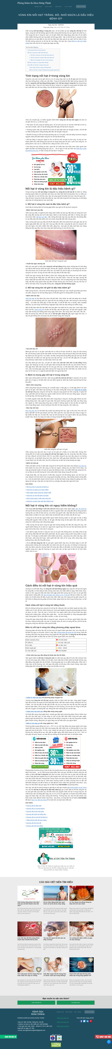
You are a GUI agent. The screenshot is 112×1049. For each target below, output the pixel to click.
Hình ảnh (58, 6)
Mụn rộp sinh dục (31, 411)
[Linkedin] (87, 1021)
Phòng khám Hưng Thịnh (78, 787)
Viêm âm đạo (29, 298)
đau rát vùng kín (81, 509)
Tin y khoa (68, 6)
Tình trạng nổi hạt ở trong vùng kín (36, 50)
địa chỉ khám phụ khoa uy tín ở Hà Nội (57, 595)
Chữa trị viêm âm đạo (33, 697)
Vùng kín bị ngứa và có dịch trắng (37, 490)
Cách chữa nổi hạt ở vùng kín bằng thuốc (40, 67)
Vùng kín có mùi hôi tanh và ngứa (37, 495)
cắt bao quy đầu (41, 217)
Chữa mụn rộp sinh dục (34, 711)
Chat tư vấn (89, 1012)
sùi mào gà (82, 466)
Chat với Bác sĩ (36, 1002)
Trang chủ (38, 6)
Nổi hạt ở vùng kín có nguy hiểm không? (37, 62)
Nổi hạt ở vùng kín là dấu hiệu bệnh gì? (37, 52)
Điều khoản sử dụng (63, 1026)
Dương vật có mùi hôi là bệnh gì (36, 817)
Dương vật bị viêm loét (33, 806)
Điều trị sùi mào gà (33, 723)
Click (36, 47)
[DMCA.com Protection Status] (56, 1044)
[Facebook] (81, 1021)
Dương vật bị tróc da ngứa (35, 811)
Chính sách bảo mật (63, 1022)
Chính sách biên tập (63, 1018)
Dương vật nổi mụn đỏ (33, 823)
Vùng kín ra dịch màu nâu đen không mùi (39, 501)
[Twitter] (84, 1021)
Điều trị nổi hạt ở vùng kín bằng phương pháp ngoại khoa (44, 70)
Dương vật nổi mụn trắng (34, 826)
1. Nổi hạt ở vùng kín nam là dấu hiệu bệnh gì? (42, 55)
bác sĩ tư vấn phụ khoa (38, 800)
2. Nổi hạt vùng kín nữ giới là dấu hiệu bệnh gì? (42, 57)
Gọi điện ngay (75, 1002)
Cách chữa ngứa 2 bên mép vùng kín (38, 498)
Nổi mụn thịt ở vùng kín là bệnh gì (37, 487)
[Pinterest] (91, 1021)
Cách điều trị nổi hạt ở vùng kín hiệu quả (38, 65)
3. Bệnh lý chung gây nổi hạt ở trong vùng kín (41, 60)
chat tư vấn (81, 6)
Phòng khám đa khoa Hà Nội (66, 632)
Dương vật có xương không (35, 808)
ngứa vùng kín (39, 309)
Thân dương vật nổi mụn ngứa (36, 820)
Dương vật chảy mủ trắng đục (36, 814)
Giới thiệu (48, 6)
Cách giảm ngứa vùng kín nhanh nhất (38, 492)
